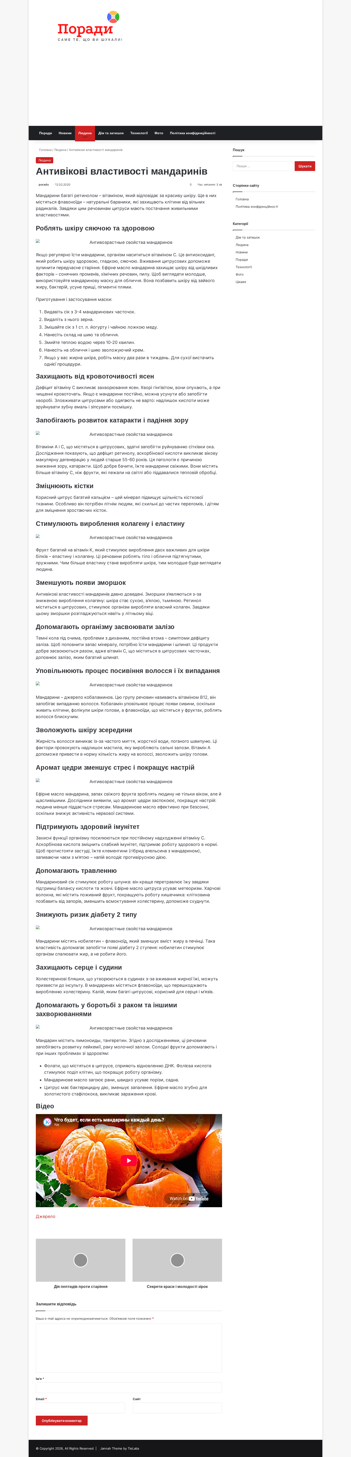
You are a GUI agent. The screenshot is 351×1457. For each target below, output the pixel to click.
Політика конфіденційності (192, 133)
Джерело (45, 1216)
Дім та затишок (111, 133)
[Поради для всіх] (88, 27)
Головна (45, 150)
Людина (85, 133)
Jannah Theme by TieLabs (119, 1448)
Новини (65, 133)
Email (41, 1399)
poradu (44, 184)
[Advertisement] (175, 90)
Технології (139, 133)
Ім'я (40, 1379)
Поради (45, 133)
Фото (158, 133)
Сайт (137, 1399)
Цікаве (241, 282)
